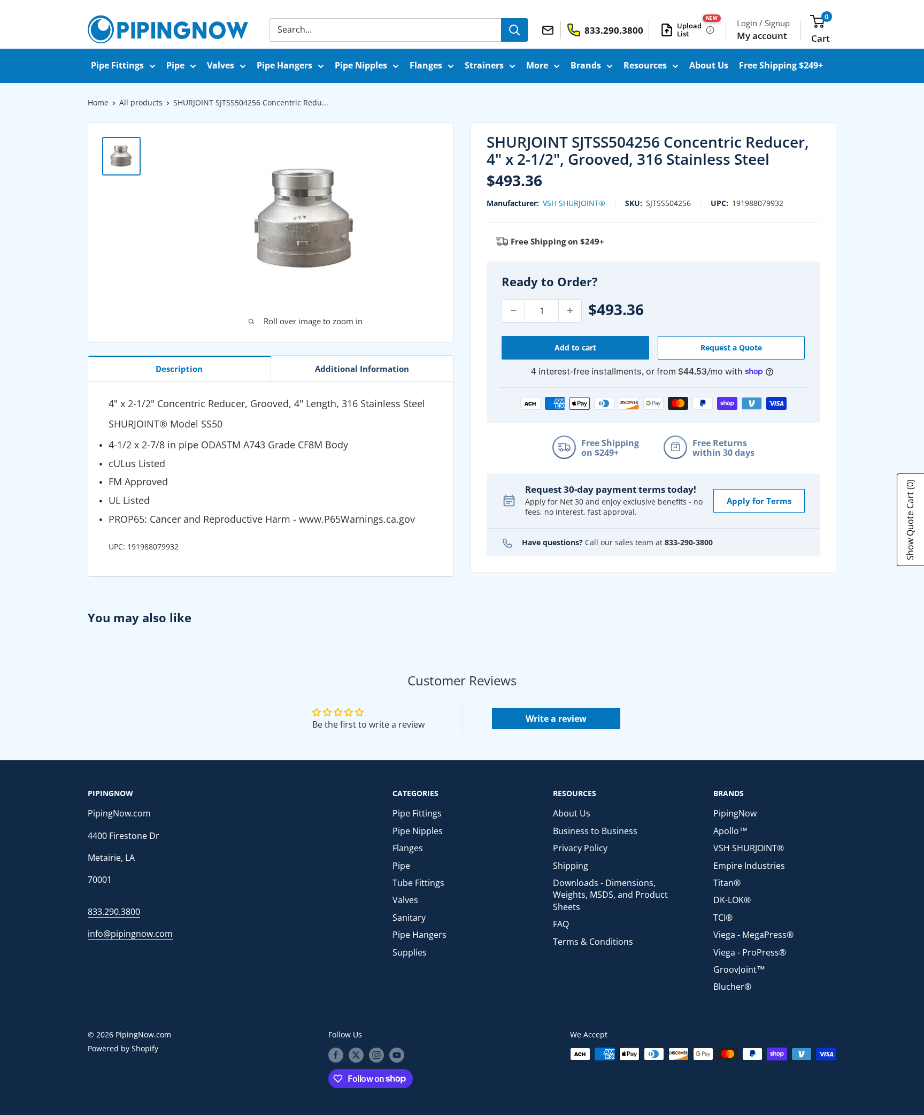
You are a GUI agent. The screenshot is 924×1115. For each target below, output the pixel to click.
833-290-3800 (689, 542)
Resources (645, 65)
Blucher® (732, 986)
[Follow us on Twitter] (356, 1055)
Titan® (727, 883)
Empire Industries (749, 866)
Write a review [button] (556, 718)
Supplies (409, 952)
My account (762, 35)
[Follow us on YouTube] (396, 1055)
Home (98, 102)
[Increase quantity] (570, 310)
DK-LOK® (732, 900)
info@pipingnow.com (130, 934)
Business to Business (595, 831)
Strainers (484, 65)
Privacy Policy (580, 848)
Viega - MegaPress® (753, 935)
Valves (220, 65)
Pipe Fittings (117, 65)
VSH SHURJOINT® (574, 203)
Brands (586, 65)
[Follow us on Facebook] (335, 1055)
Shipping (570, 866)
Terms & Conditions (593, 942)
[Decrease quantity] (513, 310)
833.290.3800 (114, 912)
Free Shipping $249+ (781, 65)
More (537, 65)
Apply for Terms (759, 500)
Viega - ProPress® (749, 952)
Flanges (426, 65)
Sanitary (409, 917)
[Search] (514, 30)
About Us (708, 65)
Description (179, 368)
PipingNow (735, 813)
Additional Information (362, 368)
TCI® (723, 917)
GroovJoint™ (739, 969)
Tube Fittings (418, 883)
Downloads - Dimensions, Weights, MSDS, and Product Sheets (610, 895)
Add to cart (575, 347)
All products (141, 102)
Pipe (175, 65)
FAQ (561, 924)
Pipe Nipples (361, 65)
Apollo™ (730, 831)
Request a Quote (731, 347)
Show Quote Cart (910, 519)
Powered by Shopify (123, 1048)
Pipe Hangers (284, 65)
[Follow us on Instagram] (376, 1055)
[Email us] (549, 29)
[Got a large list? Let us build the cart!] (710, 30)
